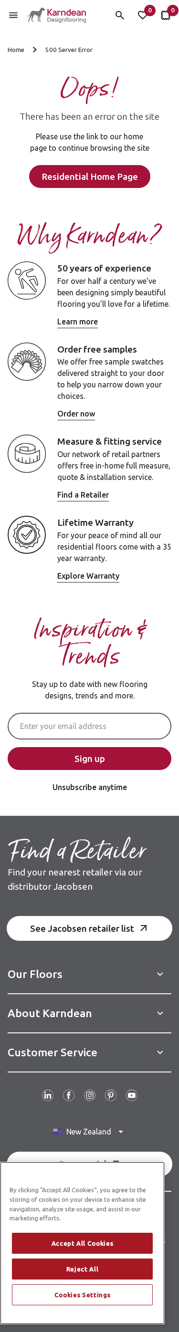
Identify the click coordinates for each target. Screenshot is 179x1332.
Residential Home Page (90, 176)
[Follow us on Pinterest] (110, 1095)
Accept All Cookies (83, 1243)
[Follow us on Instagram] (89, 1095)
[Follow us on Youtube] (131, 1095)
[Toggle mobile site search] (120, 15)
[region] (82, 1243)
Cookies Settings (82, 1294)
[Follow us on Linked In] (47, 1095)
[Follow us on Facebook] (68, 1095)
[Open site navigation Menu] (13, 15)
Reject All (82, 1269)
